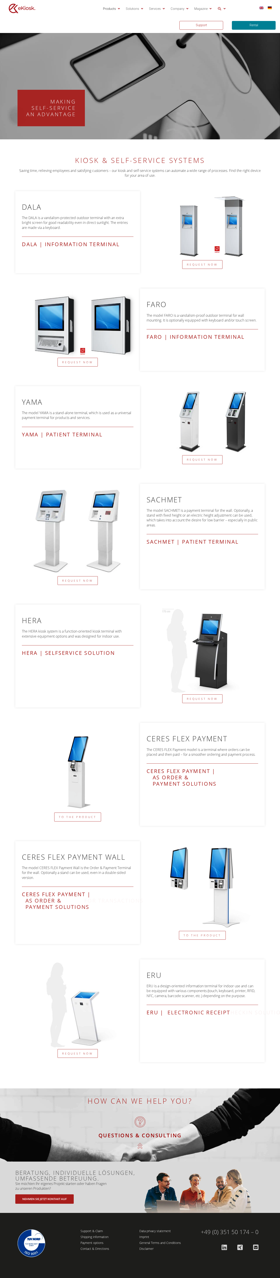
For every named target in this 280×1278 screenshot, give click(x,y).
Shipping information (94, 1237)
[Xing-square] (240, 1247)
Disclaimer (146, 1249)
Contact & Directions (94, 1249)
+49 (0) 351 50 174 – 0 (230, 1232)
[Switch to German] (270, 8)
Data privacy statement (155, 1231)
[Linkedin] (224, 1247)
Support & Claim (91, 1231)
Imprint (144, 1237)
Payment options (91, 1243)
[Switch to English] (261, 8)
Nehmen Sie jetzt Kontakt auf (44, 1199)
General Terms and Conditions (160, 1243)
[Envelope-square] (255, 1247)
